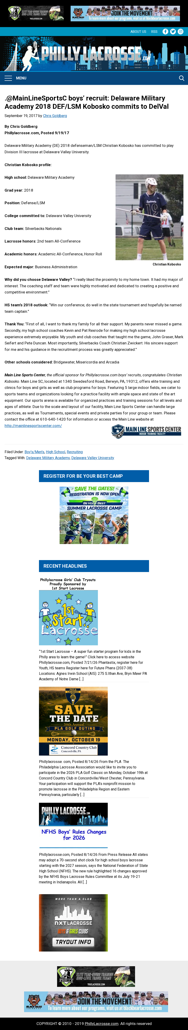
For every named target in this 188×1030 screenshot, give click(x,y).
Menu (21, 78)
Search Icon (182, 78)
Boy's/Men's (34, 452)
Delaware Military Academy (48, 458)
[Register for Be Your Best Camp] (94, 515)
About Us (138, 32)
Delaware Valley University (92, 458)
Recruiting (75, 452)
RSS (154, 32)
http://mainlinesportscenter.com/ (33, 425)
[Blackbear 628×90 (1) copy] (125, 8)
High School (55, 452)
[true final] (36, 8)
